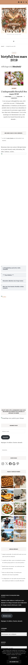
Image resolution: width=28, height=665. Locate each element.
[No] (26, 656)
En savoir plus (14, 661)
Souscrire (5, 437)
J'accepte (14, 657)
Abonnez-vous (7, 616)
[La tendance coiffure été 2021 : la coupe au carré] (20, 482)
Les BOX (14, 88)
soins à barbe (10, 138)
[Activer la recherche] (26, 2)
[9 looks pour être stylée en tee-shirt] (7, 522)
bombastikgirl (8, 96)
